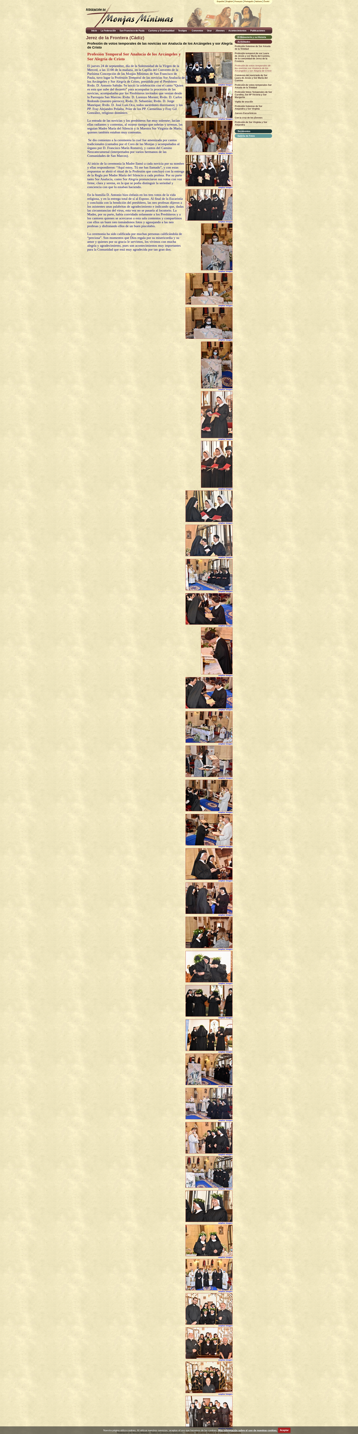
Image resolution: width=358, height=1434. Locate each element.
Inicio (94, 30)
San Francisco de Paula (132, 30)
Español (220, 1)
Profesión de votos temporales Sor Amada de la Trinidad (253, 86)
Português (249, 1)
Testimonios (244, 131)
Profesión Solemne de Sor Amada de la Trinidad (253, 47)
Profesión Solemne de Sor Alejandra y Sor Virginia (248, 107)
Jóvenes (220, 30)
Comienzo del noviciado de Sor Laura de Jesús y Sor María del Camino (251, 78)
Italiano (258, 1)
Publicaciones (257, 30)
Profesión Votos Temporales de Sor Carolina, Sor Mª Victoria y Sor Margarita (253, 95)
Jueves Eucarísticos (246, 113)
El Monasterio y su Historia (252, 37)
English (229, 1)
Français (239, 1)
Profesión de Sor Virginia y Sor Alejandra (251, 123)
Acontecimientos (237, 30)
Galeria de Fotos (246, 136)
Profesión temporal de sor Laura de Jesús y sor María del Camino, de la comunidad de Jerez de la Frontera (252, 57)
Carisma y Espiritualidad (161, 30)
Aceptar (284, 1430)
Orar (209, 30)
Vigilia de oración (244, 101)
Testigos (182, 30)
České (266, 1)
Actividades (244, 42)
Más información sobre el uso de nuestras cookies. (247, 1430)
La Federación (108, 30)
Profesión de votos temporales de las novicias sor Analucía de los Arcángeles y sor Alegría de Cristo (253, 68)
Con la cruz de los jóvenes (249, 117)
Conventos (197, 30)
